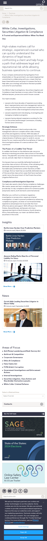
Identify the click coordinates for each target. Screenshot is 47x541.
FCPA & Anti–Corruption (14, 367)
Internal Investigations (13, 376)
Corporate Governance (13, 358)
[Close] (43, 502)
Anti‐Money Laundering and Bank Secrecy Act (22, 351)
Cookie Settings (23, 527)
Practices (12, 13)
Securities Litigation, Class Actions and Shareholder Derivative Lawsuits (20, 380)
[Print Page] (7, 22)
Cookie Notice (19, 523)
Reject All (23, 532)
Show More (7, 286)
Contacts (8, 404)
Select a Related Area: (10, 392)
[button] (3, 22)
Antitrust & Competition (14, 354)
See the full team (10, 414)
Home (4, 13)
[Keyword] (43, 497)
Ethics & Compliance (12, 361)
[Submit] (42, 8)
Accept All (23, 538)
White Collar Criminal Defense (16, 384)
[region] (23, 520)
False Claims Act (10, 364)
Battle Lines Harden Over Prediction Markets (22, 228)
